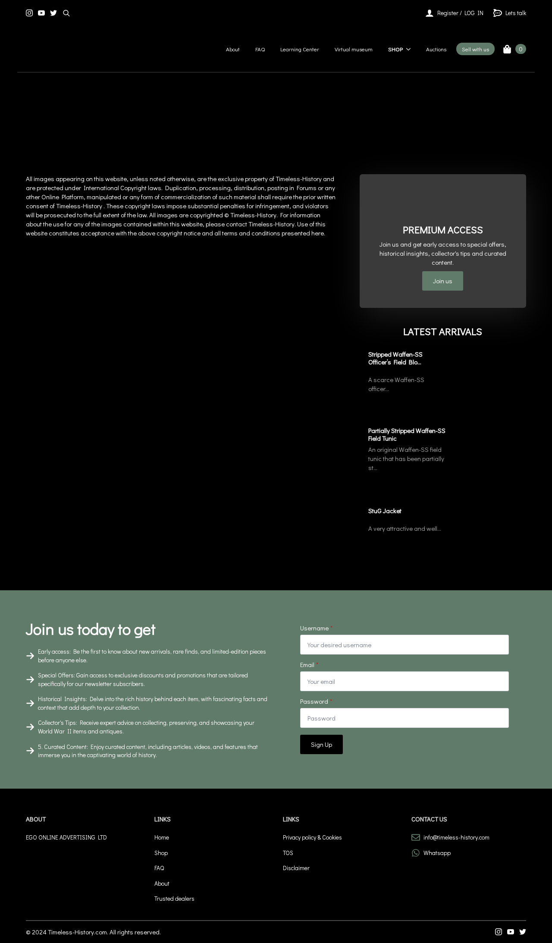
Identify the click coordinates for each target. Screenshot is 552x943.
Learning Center (299, 49)
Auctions (436, 49)
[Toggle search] (66, 13)
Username (316, 628)
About (233, 49)
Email (309, 664)
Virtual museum (354, 49)
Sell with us (475, 49)
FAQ (260, 49)
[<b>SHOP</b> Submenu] (409, 49)
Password (316, 701)
